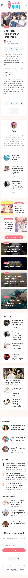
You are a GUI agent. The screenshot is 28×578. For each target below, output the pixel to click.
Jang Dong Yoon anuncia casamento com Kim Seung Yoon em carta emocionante (15, 475)
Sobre (7, 569)
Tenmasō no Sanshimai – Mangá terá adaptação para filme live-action (17, 403)
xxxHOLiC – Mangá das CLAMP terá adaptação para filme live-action (12, 382)
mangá (16, 108)
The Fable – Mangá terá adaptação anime (17, 523)
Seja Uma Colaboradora (17, 569)
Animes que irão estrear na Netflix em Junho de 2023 (17, 448)
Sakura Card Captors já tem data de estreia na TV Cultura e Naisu (17, 439)
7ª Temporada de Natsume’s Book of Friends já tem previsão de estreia (18, 391)
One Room (16, 56)
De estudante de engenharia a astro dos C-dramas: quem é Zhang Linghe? (18, 324)
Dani (10, 41)
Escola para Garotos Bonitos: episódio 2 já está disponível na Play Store (17, 513)
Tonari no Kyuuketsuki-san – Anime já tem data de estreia (13, 249)
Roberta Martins (10, 469)
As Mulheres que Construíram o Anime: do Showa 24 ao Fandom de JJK (17, 346)
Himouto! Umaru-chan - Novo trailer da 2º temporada (19, 209)
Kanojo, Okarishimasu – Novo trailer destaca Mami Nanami (17, 502)
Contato (14, 570)
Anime (11, 108)
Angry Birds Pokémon (13, 267)
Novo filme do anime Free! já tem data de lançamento (12, 302)
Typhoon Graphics (14, 113)
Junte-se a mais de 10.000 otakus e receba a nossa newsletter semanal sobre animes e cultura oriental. (14, 538)
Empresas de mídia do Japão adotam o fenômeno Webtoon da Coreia (17, 428)
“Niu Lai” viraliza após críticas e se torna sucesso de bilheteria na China (15, 485)
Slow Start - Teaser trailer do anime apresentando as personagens (8, 226)
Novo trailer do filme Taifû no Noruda (17, 157)
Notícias (6, 26)
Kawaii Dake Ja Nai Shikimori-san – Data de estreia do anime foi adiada (18, 170)
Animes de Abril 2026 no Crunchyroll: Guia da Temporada (17, 357)
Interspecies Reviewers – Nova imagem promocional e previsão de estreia (13, 279)
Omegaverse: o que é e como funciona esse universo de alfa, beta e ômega (17, 185)
